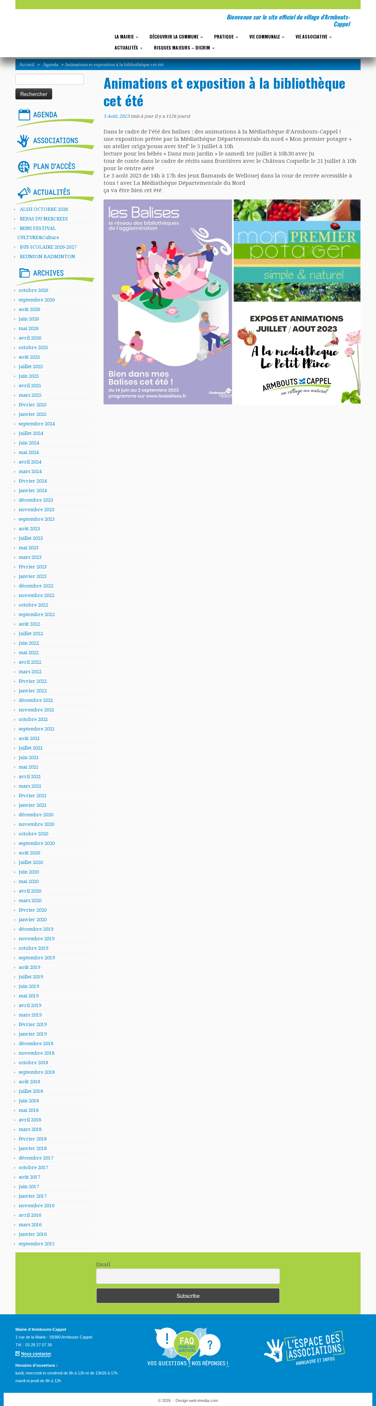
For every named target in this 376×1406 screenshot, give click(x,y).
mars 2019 (30, 1015)
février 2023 (33, 567)
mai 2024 (29, 452)
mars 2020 (30, 900)
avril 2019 (30, 1005)
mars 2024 (30, 471)
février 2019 (33, 1024)
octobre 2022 (33, 605)
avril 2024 (30, 462)
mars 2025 (30, 395)
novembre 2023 (36, 509)
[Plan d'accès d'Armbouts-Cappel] (54, 168)
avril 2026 (30, 338)
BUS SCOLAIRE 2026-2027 (48, 247)
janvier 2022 (33, 690)
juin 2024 (29, 443)
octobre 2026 (33, 290)
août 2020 (29, 853)
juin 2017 (29, 1186)
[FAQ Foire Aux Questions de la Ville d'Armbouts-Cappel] (188, 1347)
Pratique (224, 36)
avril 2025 (30, 385)
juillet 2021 (31, 748)
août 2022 (29, 624)
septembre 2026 (37, 300)
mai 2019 (29, 996)
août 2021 (29, 738)
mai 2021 (29, 767)
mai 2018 (29, 1110)
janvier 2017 (33, 1196)
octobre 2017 (33, 1167)
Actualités (127, 47)
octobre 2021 (33, 719)
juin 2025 (29, 376)
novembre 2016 (36, 1205)
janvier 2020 (33, 919)
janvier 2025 (33, 414)
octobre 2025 (33, 347)
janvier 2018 (33, 1148)
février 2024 (33, 481)
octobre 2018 (33, 1062)
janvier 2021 (33, 805)
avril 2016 (30, 1215)
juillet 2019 (31, 977)
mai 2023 (29, 547)
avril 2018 (30, 1120)
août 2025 (29, 357)
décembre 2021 (36, 700)
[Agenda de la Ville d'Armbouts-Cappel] (54, 116)
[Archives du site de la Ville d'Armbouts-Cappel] (54, 275)
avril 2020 (30, 891)
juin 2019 (29, 986)
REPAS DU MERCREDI (44, 218)
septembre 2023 (37, 519)
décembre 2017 (36, 1158)
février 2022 (33, 681)
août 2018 (29, 1081)
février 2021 (33, 795)
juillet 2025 (31, 366)
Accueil (27, 64)
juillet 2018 (31, 1091)
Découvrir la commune (174, 36)
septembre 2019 (37, 957)
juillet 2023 (31, 538)
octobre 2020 (33, 833)
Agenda (50, 64)
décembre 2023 (36, 500)
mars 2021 (30, 786)
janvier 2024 (33, 490)
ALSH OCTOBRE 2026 (44, 209)
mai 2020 (29, 881)
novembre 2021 (36, 710)
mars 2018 (30, 1129)
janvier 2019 (33, 1034)
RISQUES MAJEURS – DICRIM (182, 47)
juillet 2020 (31, 862)
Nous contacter (36, 1353)
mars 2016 (30, 1224)
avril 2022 (30, 662)
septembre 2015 (37, 1243)
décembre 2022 (36, 586)
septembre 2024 (37, 423)
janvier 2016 (33, 1234)
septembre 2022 (37, 614)
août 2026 (29, 309)
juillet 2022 (31, 633)
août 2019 (29, 967)
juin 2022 (29, 643)
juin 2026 (29, 319)
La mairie (125, 36)
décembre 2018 (36, 1043)
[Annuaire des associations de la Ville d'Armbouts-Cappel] (305, 1347)
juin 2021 (29, 757)
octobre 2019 (33, 948)
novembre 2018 (36, 1053)
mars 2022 (30, 671)
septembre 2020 (37, 843)
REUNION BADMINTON (47, 256)
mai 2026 (29, 328)
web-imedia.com (203, 1400)
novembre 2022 (36, 595)
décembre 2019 (36, 929)
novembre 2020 (36, 824)
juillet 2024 (31, 433)
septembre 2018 (37, 1072)
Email (103, 1264)
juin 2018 (29, 1100)
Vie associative (312, 36)
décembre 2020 (36, 814)
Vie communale (265, 36)
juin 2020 (29, 872)
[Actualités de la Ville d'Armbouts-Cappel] (54, 194)
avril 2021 (30, 776)
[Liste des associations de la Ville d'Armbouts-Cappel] (54, 142)
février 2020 (33, 910)
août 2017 (29, 1177)
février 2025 (33, 404)
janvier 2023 (33, 576)
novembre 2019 (36, 938)
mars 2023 (30, 557)
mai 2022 (29, 652)
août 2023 (29, 528)
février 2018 (33, 1139)
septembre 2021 (37, 729)
